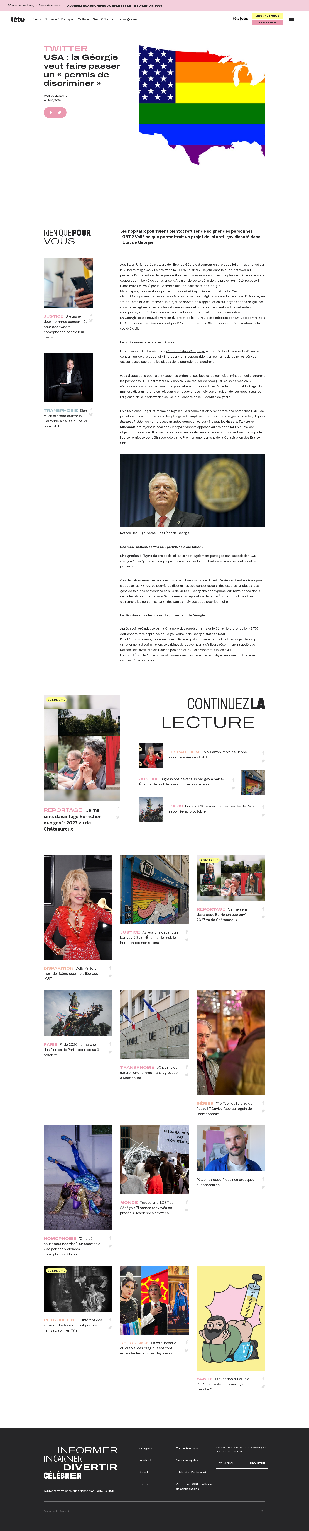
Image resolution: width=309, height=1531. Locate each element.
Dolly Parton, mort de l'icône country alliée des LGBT (71, 973)
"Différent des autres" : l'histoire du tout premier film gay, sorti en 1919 (73, 1325)
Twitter (66, 49)
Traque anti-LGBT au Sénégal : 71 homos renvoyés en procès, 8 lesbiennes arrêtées (147, 1207)
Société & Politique (59, 19)
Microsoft (128, 427)
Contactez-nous (187, 1448)
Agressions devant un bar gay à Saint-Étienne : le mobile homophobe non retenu (149, 937)
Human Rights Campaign (185, 351)
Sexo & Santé (103, 19)
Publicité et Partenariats (192, 1472)
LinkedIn (144, 1472)
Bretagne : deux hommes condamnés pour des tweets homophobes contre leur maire (65, 326)
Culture (83, 19)
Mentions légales (187, 1460)
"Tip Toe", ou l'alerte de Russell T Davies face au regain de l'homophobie (224, 1108)
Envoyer (257, 1462)
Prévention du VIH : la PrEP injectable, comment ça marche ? (223, 1384)
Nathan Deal (215, 634)
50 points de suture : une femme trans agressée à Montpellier (149, 1072)
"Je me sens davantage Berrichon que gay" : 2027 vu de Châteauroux (73, 819)
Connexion (267, 22)
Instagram (145, 1448)
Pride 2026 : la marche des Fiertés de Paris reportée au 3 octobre (71, 1049)
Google (231, 421)
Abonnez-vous (267, 16)
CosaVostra (65, 1511)
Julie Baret (60, 95)
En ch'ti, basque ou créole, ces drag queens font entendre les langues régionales (148, 1348)
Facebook (145, 1460)
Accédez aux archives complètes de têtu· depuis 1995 (114, 5)
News (37, 19)
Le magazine (127, 19)
